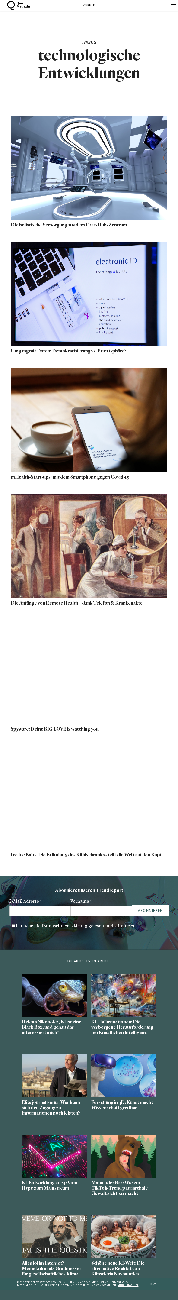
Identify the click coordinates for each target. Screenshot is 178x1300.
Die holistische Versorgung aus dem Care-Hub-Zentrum (69, 225)
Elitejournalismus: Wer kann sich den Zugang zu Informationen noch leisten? (51, 1108)
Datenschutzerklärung (64, 926)
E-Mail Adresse (25, 901)
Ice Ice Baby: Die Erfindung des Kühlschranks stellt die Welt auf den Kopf (86, 854)
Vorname (80, 901)
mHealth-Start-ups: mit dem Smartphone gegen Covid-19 (70, 477)
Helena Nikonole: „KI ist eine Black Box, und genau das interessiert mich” (51, 1027)
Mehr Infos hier (128, 1285)
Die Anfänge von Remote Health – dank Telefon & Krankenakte (77, 603)
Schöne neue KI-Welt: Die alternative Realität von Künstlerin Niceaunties (118, 1268)
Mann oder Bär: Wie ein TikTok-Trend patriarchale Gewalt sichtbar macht (119, 1188)
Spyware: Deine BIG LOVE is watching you (55, 729)
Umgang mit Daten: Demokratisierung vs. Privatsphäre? (68, 351)
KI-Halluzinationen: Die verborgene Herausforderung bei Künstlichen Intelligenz (122, 1027)
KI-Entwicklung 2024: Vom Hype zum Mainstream (49, 1185)
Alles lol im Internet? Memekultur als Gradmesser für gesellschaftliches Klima (51, 1268)
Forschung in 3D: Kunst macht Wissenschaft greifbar (122, 1105)
